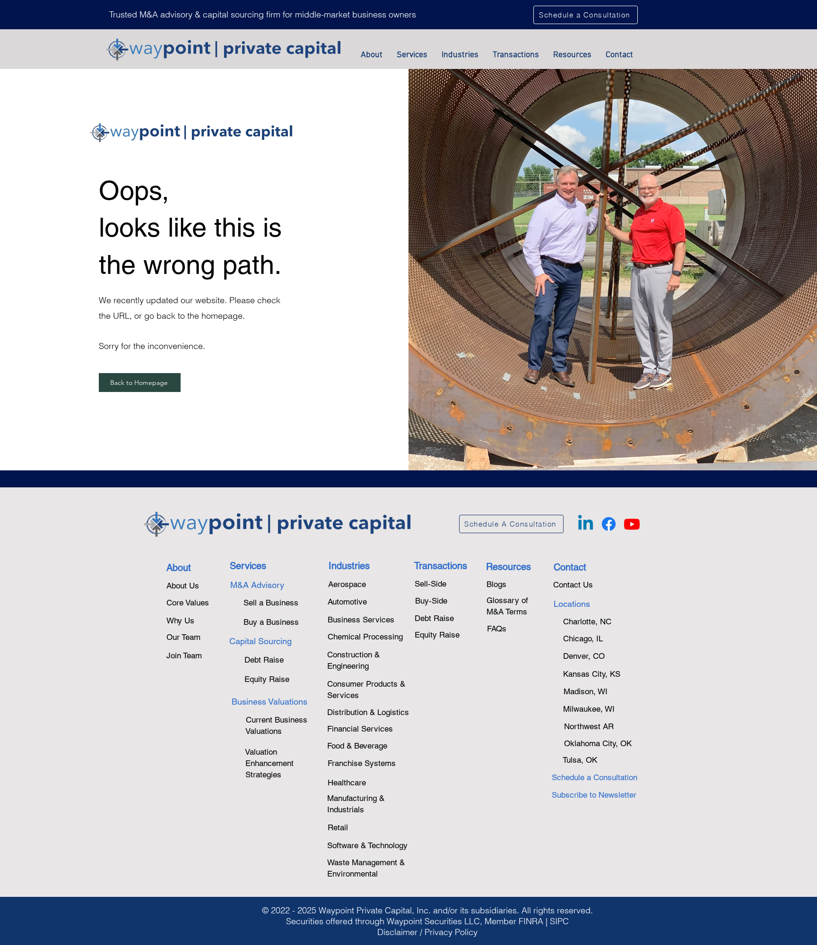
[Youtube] (632, 524)
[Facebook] (609, 524)
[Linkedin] (585, 524)
